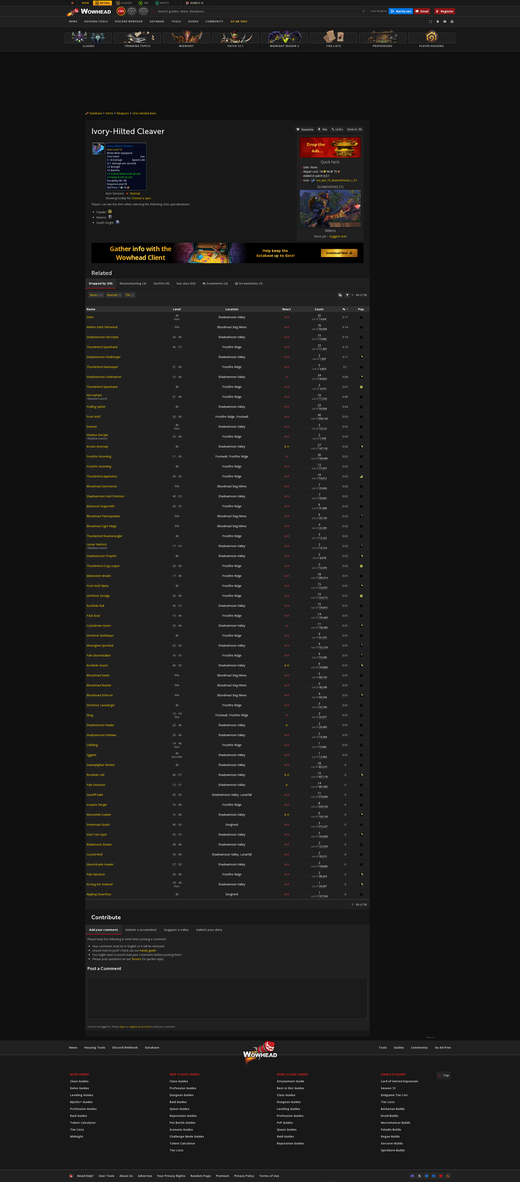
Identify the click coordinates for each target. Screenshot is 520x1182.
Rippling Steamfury (99, 894)
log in (123, 1026)
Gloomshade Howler (100, 864)
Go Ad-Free (239, 21)
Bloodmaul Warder (99, 685)
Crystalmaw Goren (99, 625)
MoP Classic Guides (184, 1074)
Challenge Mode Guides (187, 1136)
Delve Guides (79, 1088)
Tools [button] (176, 21)
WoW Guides (79, 1074)
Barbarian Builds (393, 1109)
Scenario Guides (181, 1129)
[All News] (72, 3)
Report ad (430, 1037)
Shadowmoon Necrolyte (103, 337)
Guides (193, 21)
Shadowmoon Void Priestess (105, 496)
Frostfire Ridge (232, 347)
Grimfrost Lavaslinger (101, 705)
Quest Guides (179, 1109)
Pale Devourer (96, 785)
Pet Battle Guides (182, 1123)
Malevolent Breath (99, 576)
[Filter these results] (347, 295)
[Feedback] (445, 21)
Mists (164, 3)
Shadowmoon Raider (100, 725)
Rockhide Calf (95, 775)
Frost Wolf (93, 417)
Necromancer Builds (395, 1123)
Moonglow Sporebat (100, 645)
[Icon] (98, 149)
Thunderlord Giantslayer (102, 367)
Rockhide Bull (95, 606)
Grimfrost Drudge (98, 596)
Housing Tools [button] (96, 21)
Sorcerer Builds (392, 1143)
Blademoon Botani (99, 844)
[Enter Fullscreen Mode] (431, 21)
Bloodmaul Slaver (98, 675)
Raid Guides (78, 1116)
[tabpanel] (227, 599)
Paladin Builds (391, 1129)
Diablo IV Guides (393, 1074)
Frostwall (242, 417)
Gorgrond (231, 824)
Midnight (76, 1136)
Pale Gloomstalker (99, 655)
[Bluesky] (427, 1176)
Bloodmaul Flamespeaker (103, 516)
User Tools (106, 1176)
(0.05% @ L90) (124, 177)
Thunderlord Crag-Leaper (103, 566)
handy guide (148, 950)
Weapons (123, 113)
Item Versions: (115, 193)
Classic (126, 3)
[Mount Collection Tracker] (227, 253)
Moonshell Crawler (99, 814)
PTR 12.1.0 (131, 11)
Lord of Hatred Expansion (399, 1081)
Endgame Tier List (394, 1095)
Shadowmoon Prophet (101, 556)
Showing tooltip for (119, 198)
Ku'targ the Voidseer (100, 884)
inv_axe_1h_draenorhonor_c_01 (336, 180)
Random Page (201, 1176)
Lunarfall (246, 795)
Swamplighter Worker (101, 765)
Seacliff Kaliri (95, 795)
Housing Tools (94, 1047)
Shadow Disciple (97, 435)
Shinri (90, 317)
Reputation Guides (183, 1116)
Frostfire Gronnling (99, 456)
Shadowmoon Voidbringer (104, 357)
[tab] (100, 283)
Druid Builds (389, 1116)
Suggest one (337, 236)
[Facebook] (434, 1176)
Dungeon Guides (182, 1095)
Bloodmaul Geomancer (102, 486)
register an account (139, 1026)
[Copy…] (340, 295)
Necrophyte (94, 395)
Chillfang (92, 745)
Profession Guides (83, 1109)
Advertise (145, 1176)
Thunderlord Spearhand (102, 347)
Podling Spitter (96, 407)
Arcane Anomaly (97, 446)
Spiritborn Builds (393, 1150)
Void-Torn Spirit (97, 834)
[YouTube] (441, 1176)
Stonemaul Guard (98, 824)
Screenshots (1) (330, 186)
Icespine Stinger (97, 805)
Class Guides (79, 1081)
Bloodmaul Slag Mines (232, 327)
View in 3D (354, 129)
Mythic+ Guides (81, 1102)
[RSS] (448, 1176)
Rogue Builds (390, 1136)
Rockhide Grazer (97, 665)
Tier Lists (77, 1129)
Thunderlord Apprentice (102, 476)
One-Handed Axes (144, 113)
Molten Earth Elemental (102, 327)
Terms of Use (269, 1176)
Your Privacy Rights (171, 1176)
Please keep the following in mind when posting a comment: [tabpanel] (134, 982)
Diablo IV (197, 3)
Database (157, 21)
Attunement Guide (290, 1081)
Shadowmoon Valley (231, 317)
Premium (222, 1176)
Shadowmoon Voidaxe (101, 735)
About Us (126, 1176)
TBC (146, 3)
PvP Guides (285, 1123)
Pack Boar (93, 615)
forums (136, 959)
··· (175, 3)
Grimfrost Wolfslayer (100, 635)
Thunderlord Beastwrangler (104, 536)
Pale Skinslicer (96, 874)
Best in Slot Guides (290, 1088)
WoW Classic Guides (292, 1074)
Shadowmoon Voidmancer (104, 377)
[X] (419, 1176)
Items (109, 113)
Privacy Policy (244, 1176)
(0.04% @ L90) (132, 173)
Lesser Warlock (97, 544)
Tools (383, 1047)
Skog (90, 715)
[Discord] (412, 1176)
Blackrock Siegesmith (101, 506)
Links (339, 129)
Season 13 (388, 1088)
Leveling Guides (81, 1095)
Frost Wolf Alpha (97, 586)
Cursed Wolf (95, 854)
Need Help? (85, 1176)
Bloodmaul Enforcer (100, 695)
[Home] (90, 11)
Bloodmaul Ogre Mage (102, 526)
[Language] (452, 21)
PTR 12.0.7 (143, 11)
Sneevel (92, 426)
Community (214, 21)
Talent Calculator (83, 1123)
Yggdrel (91, 755)
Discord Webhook (129, 21)
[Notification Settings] (438, 21)
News (73, 21)
